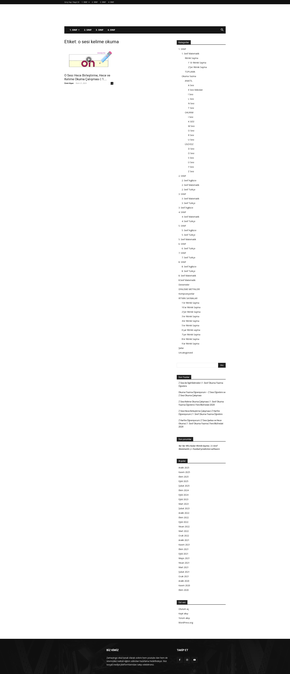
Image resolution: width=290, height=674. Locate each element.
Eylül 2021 (183, 553)
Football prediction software (206, 449)
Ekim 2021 (184, 549)
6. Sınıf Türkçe (188, 248)
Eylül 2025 (183, 481)
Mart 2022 (184, 531)
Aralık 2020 (184, 580)
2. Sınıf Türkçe (188, 189)
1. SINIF (84, 2)
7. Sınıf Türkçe (188, 257)
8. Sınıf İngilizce (189, 266)
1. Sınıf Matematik (190, 53)
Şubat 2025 (184, 485)
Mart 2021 (184, 567)
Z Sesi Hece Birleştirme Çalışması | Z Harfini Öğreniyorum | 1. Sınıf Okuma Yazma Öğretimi (200, 412)
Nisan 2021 (184, 562)
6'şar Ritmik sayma (191, 330)
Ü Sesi (191, 162)
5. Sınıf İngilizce (189, 230)
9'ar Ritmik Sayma (190, 343)
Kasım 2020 (184, 585)
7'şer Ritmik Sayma (191, 334)
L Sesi (191, 98)
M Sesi (191, 126)
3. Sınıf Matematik (190, 198)
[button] (222, 30)
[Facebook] (180, 660)
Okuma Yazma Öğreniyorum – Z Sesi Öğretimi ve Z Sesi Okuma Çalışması (202, 394)
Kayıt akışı (183, 613)
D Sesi (191, 148)
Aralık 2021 (184, 540)
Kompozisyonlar (186, 293)
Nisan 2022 (184, 526)
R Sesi (191, 135)
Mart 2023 (184, 503)
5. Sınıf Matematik (187, 239)
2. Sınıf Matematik (190, 185)
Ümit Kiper (69, 83)
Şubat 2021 (184, 571)
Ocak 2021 (184, 576)
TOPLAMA (190, 71)
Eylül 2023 (183, 499)
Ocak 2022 (184, 535)
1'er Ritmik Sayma (190, 302)
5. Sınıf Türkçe (188, 234)
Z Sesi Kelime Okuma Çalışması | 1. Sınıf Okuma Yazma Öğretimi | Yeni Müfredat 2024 (201, 403)
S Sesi (191, 157)
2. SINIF (95, 2)
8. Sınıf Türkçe (188, 271)
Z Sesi (191, 171)
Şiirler (181, 348)
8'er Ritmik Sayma (190, 339)
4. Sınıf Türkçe (188, 221)
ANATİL (188, 80)
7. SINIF (182, 253)
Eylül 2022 (183, 522)
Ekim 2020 (184, 590)
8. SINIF (182, 262)
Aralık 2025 (184, 467)
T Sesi (191, 107)
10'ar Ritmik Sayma (191, 307)
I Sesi (190, 117)
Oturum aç (184, 609)
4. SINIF (111, 2)
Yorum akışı (184, 618)
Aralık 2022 (184, 512)
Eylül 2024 (183, 494)
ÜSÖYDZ (189, 144)
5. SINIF (182, 225)
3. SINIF (103, 2)
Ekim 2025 (184, 476)
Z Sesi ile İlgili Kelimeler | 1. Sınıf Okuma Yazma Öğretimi (201, 384)
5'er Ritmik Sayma (190, 325)
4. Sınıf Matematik (190, 216)
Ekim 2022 (184, 517)
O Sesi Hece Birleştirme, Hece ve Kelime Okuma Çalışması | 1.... (87, 77)
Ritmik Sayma (191, 58)
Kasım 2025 (184, 472)
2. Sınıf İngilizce (189, 180)
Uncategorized (186, 352)
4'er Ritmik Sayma (190, 320)
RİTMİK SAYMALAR (188, 298)
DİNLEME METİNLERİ (189, 289)
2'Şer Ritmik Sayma (197, 67)
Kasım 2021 (184, 544)
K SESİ (191, 121)
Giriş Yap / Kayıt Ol (71, 2)
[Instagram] (187, 660)
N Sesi (191, 103)
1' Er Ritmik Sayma (197, 62)
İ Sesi (190, 94)
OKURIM (189, 112)
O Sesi (191, 130)
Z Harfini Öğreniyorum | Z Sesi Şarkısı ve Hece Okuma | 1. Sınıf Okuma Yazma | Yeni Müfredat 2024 (201, 423)
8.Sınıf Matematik (187, 280)
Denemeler (184, 284)
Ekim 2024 (184, 490)
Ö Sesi (191, 153)
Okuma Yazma (189, 76)
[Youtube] (194, 660)
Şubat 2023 (184, 508)
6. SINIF (182, 243)
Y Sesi (191, 166)
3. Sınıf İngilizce (186, 207)
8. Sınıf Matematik (187, 275)
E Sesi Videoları (195, 89)
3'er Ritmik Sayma (190, 316)
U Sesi (191, 139)
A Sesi (191, 85)
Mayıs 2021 (184, 558)
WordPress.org (186, 622)
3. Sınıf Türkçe (188, 203)
